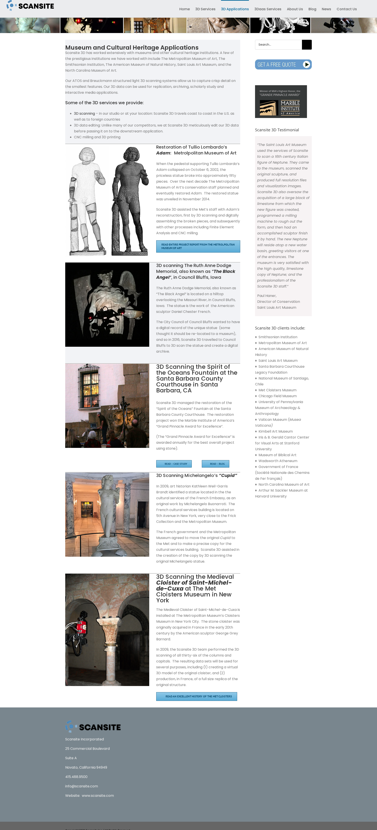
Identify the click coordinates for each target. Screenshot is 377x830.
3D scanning (84, 113)
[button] (363, 8)
